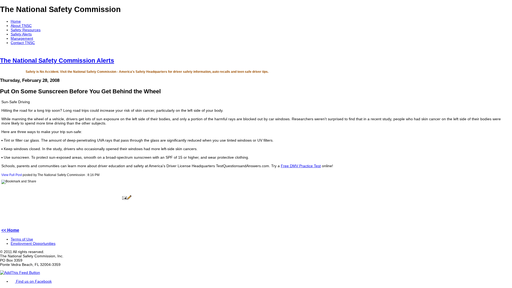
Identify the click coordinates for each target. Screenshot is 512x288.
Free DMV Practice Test (301, 166)
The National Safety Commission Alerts (57, 60)
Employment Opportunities (33, 243)
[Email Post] (124, 198)
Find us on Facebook (33, 281)
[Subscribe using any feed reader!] (20, 272)
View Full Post (11, 175)
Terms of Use (22, 239)
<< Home (10, 230)
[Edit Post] (129, 198)
